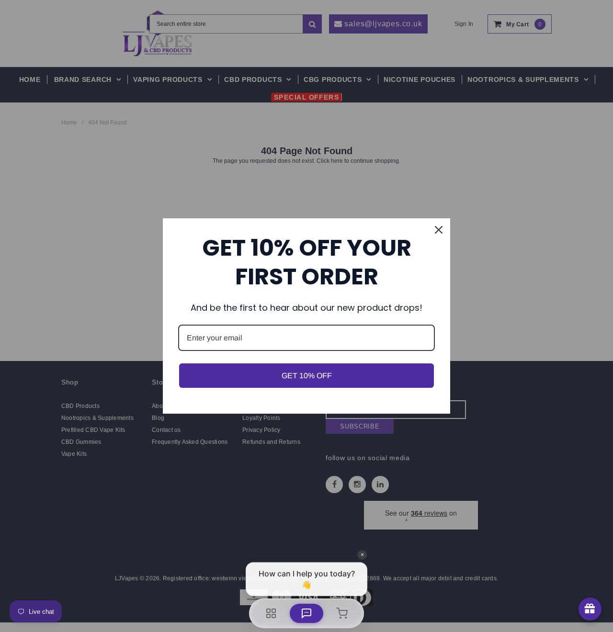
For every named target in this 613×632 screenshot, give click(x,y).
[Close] (438, 229)
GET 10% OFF (307, 376)
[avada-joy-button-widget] (590, 609)
